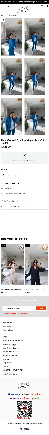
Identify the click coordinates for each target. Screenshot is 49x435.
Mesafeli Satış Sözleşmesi (11, 351)
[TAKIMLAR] (6, 15)
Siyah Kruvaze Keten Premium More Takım (36, 289)
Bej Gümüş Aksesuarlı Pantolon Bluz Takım (12, 289)
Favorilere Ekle (21, 247)
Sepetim (5, 366)
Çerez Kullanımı (8, 330)
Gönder (41, 308)
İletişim (4, 337)
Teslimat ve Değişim (9, 345)
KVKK (4, 333)
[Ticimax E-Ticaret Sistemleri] (24, 429)
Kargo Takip (6, 363)
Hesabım (5, 359)
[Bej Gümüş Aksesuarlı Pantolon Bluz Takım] (12, 264)
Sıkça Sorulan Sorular (10, 374)
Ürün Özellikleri (10, 201)
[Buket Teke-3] (24, 385)
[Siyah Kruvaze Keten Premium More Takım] (36, 264)
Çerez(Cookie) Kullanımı (10, 348)
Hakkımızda (6, 327)
